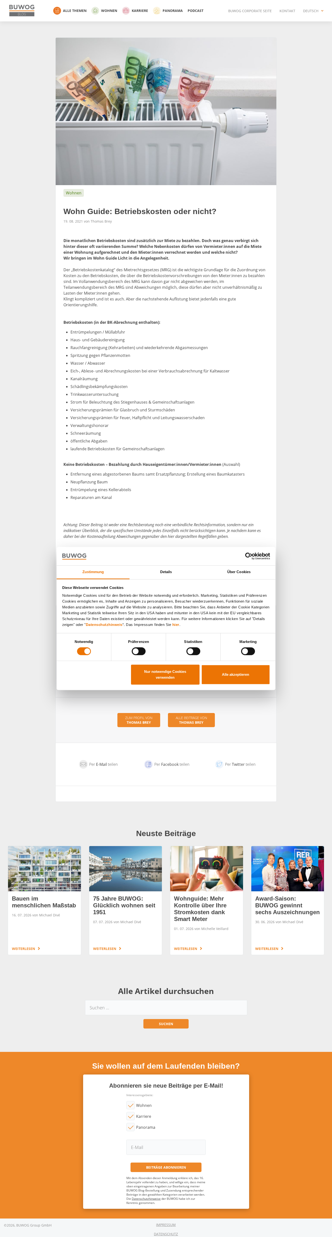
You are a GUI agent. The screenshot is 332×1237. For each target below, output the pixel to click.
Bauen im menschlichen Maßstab (44, 900)
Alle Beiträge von (191, 720)
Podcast (195, 10)
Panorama (173, 10)
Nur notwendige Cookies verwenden (165, 674)
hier (175, 625)
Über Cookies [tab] (239, 572)
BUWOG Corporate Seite (250, 11)
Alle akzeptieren (235, 674)
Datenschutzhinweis (104, 625)
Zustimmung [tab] (93, 572)
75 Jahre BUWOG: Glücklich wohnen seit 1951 (125, 900)
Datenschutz (166, 1234)
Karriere (140, 10)
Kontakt (287, 11)
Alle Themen (75, 10)
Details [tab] (166, 572)
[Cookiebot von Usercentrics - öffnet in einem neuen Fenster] (248, 556)
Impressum (166, 1224)
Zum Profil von (138, 720)
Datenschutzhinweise (146, 1199)
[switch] (139, 651)
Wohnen (109, 10)
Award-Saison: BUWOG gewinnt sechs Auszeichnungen (287, 900)
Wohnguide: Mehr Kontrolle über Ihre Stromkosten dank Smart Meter (206, 900)
